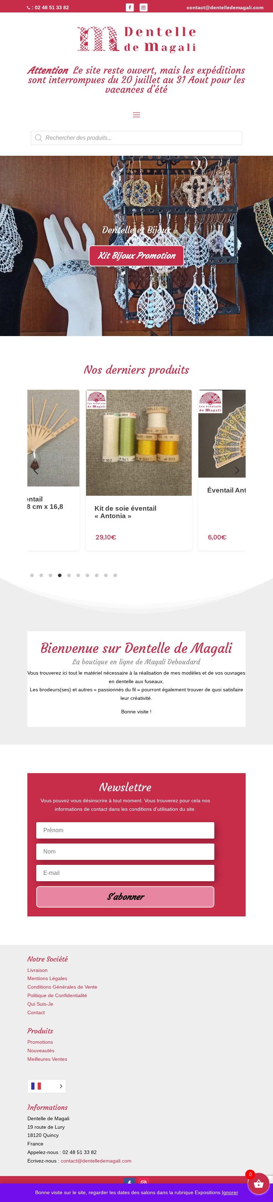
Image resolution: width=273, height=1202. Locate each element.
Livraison (37, 970)
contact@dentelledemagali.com (96, 1161)
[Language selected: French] (46, 1086)
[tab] (32, 575)
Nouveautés (40, 1050)
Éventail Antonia (231, 490)
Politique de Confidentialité (57, 995)
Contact (36, 1012)
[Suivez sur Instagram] (144, 7)
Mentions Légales (47, 978)
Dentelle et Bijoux (136, 230)
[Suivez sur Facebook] (130, 7)
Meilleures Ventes (47, 1059)
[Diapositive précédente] (35, 470)
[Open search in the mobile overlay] (136, 138)
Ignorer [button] (230, 1192)
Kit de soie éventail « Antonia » (123, 512)
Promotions (40, 1042)
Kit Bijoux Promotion (136, 255)
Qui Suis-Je (40, 1004)
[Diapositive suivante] (237, 470)
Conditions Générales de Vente (62, 987)
